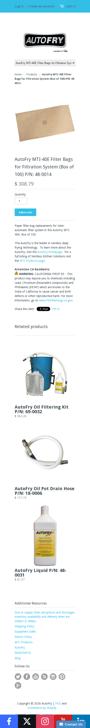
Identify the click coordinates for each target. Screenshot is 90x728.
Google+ (18, 685)
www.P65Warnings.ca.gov (55, 300)
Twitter (18, 676)
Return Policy (23, 636)
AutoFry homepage (49, 252)
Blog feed (44, 676)
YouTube (35, 676)
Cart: (70, 6)
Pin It (55, 309)
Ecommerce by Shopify (42, 708)
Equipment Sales (25, 631)
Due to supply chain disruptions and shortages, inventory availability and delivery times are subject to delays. (45, 617)
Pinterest (62, 676)
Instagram (53, 676)
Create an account (41, 6)
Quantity (20, 194)
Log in (19, 6)
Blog (18, 658)
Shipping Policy (24, 626)
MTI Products (23, 642)
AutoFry (20, 647)
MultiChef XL (23, 652)
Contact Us (73, 724)
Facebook (26, 676)
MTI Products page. (32, 260)
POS (58, 703)
